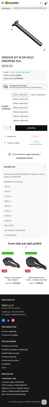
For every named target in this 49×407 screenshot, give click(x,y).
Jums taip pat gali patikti (24, 243)
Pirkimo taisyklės (9, 331)
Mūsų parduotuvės (10, 360)
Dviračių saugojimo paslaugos (15, 349)
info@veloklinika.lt (18, 314)
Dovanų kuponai (9, 357)
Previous (22, 247)
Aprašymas (9, 167)
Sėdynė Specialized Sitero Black (12, 278)
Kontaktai (6, 364)
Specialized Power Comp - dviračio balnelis (36, 278)
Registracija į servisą (10, 353)
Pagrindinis (6, 8)
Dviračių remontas (10, 346)
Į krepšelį (31, 128)
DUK (4, 368)
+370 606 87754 (17, 312)
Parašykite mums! (24, 158)
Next (25, 247)
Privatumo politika (10, 335)
